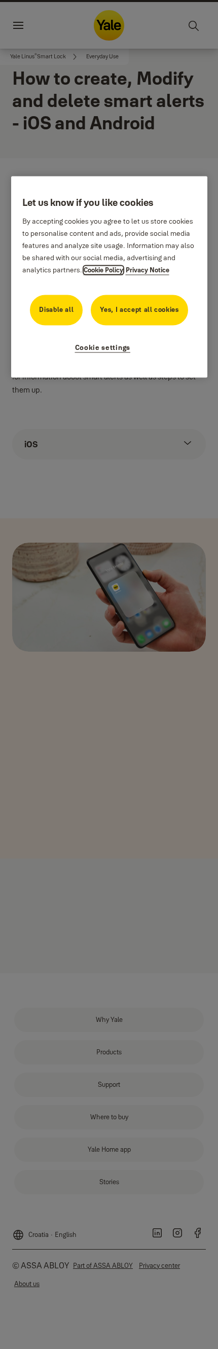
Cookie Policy (103, 270)
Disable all (56, 309)
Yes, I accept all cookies (139, 309)
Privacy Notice (147, 270)
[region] (109, 276)
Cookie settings (103, 347)
